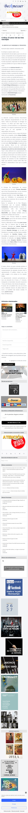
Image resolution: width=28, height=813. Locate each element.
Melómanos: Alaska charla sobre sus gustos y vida (13, 534)
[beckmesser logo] (13, 3)
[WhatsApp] (15, 453)
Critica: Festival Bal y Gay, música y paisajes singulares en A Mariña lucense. (21, 316)
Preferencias (14, 807)
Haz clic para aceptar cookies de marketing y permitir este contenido (14, 568)
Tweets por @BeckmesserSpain (14, 568)
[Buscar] (25, 20)
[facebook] (13, 1)
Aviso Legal (22, 811)
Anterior (5, 30)
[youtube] (20, 1)
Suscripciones (14, 383)
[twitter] (15, 1)
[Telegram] (19, 453)
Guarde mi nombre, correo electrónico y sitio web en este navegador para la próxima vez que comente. (13, 355)
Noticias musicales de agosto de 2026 (10, 518)
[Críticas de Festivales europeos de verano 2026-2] (6, 304)
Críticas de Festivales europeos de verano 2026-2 (12, 523)
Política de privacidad (15, 811)
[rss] (25, 1)
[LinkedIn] (11, 453)
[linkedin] (23, 1)
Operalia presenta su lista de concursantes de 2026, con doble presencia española (13, 483)
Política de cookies (7, 811)
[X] (6, 453)
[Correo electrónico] (24, 453)
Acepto (14, 800)
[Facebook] (2, 453)
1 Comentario (4, 318)
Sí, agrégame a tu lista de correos (17, 360)
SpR (4, 33)
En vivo (22, 33)
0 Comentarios (19, 321)
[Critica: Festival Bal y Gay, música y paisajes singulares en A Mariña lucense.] (21, 304)
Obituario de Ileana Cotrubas (13, 487)
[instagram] (18, 1)
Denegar (14, 804)
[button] (26, 792)
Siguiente (23, 30)
